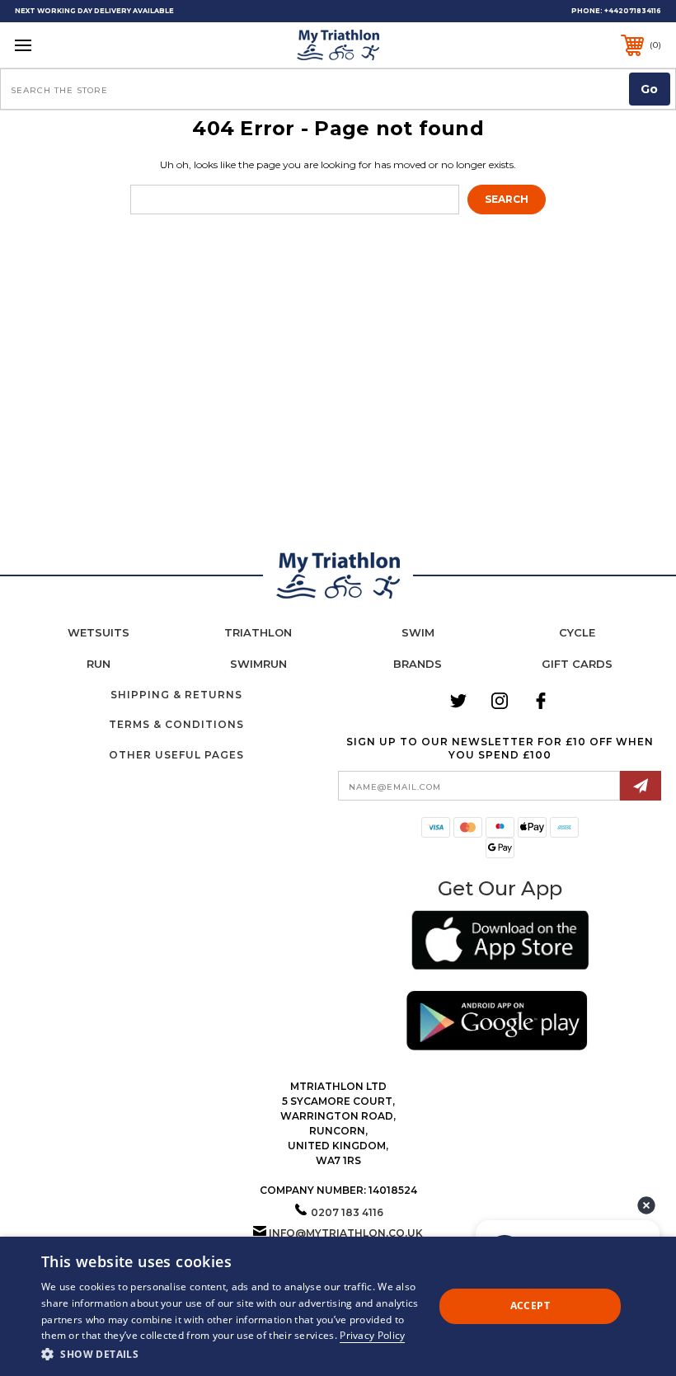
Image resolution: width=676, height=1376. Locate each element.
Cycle (577, 632)
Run (98, 663)
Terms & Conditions (176, 724)
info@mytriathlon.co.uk (346, 1233)
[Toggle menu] (79, 45)
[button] (500, 943)
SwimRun (258, 663)
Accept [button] (530, 1306)
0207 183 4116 (347, 1212)
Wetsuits (98, 632)
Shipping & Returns (176, 694)
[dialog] (338, 1306)
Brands (417, 663)
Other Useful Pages (176, 755)
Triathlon (258, 632)
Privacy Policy (372, 1335)
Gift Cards (577, 663)
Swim (417, 632)
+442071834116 (632, 11)
